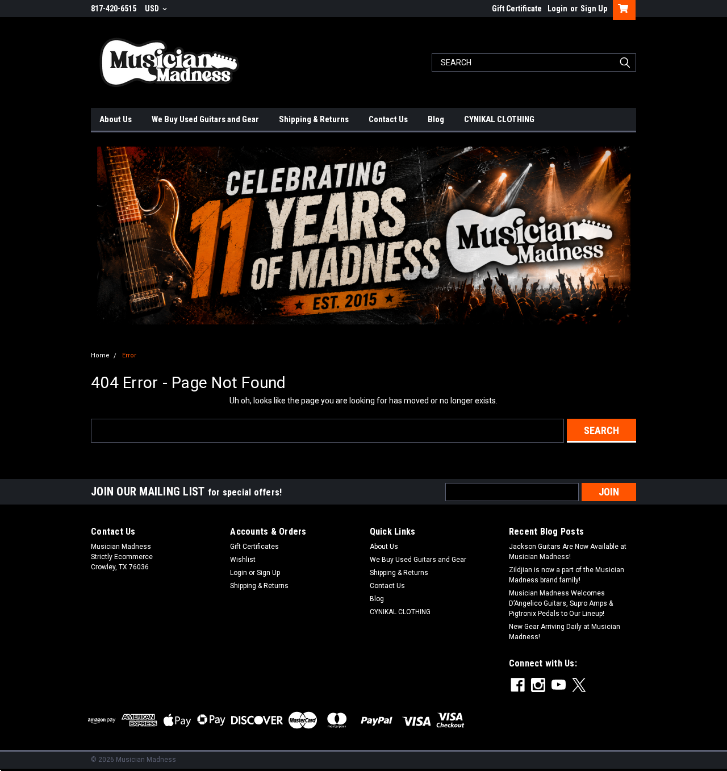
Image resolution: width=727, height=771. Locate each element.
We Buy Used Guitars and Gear (205, 119)
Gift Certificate (517, 8)
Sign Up (593, 8)
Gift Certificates (254, 547)
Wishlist (243, 560)
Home (100, 355)
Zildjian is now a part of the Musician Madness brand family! (566, 575)
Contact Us (388, 119)
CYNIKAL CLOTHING (499, 119)
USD (153, 8)
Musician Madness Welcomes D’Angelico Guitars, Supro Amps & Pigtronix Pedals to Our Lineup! (561, 603)
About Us (115, 119)
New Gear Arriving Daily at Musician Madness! (564, 632)
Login (557, 8)
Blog (436, 119)
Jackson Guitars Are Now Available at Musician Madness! (567, 552)
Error (129, 355)
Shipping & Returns (314, 119)
